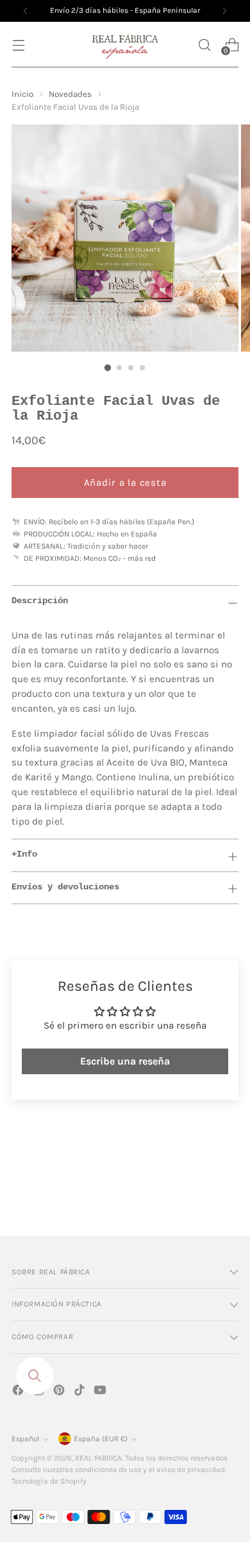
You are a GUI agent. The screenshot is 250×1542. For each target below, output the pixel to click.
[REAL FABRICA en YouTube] (101, 1392)
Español (25, 1438)
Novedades (70, 94)
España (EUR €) (101, 1438)
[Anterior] (26, 11)
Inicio (22, 94)
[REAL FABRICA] (125, 44)
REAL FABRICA (98, 1457)
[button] (204, 44)
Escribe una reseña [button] (125, 1061)
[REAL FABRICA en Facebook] (19, 1392)
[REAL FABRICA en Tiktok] (80, 1392)
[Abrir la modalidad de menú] (18, 44)
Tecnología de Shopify (49, 1481)
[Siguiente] (224, 11)
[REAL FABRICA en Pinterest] (60, 1392)
